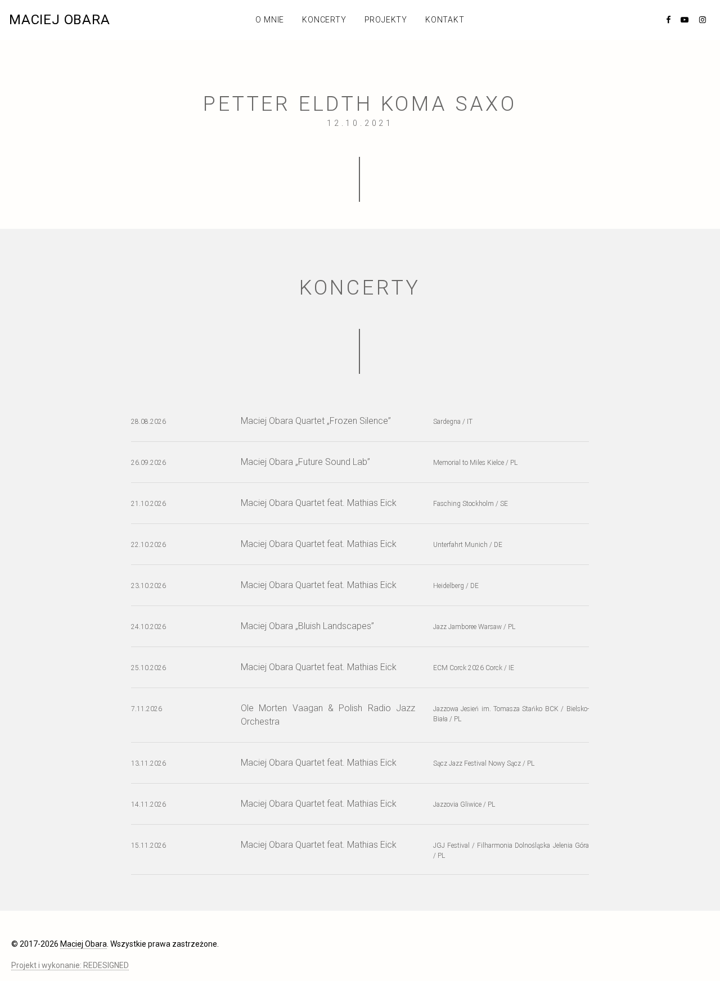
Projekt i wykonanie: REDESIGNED (70, 965)
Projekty (385, 19)
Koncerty (324, 19)
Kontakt (445, 19)
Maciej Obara (59, 20)
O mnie (269, 19)
